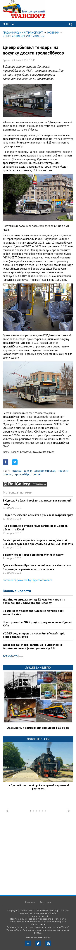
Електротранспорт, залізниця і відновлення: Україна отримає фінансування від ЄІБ (33, 646)
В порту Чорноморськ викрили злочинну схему (33, 554)
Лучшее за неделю (38, 667)
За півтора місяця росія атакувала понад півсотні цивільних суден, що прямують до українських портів (38, 542)
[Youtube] (48, 943)
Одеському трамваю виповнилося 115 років (38, 728)
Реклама (30, 902)
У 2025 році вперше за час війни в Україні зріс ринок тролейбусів (34, 635)
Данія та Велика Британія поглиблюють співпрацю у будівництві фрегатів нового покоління (37, 567)
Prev (7, 811)
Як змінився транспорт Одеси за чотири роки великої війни (33, 612)
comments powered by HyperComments (27, 580)
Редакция (45, 902)
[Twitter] (38, 943)
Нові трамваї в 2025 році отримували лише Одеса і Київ (37, 623)
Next (69, 811)
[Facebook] (28, 943)
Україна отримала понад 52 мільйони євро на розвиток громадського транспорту (34, 601)
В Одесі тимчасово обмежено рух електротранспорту (38, 515)
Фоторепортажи (38, 739)
